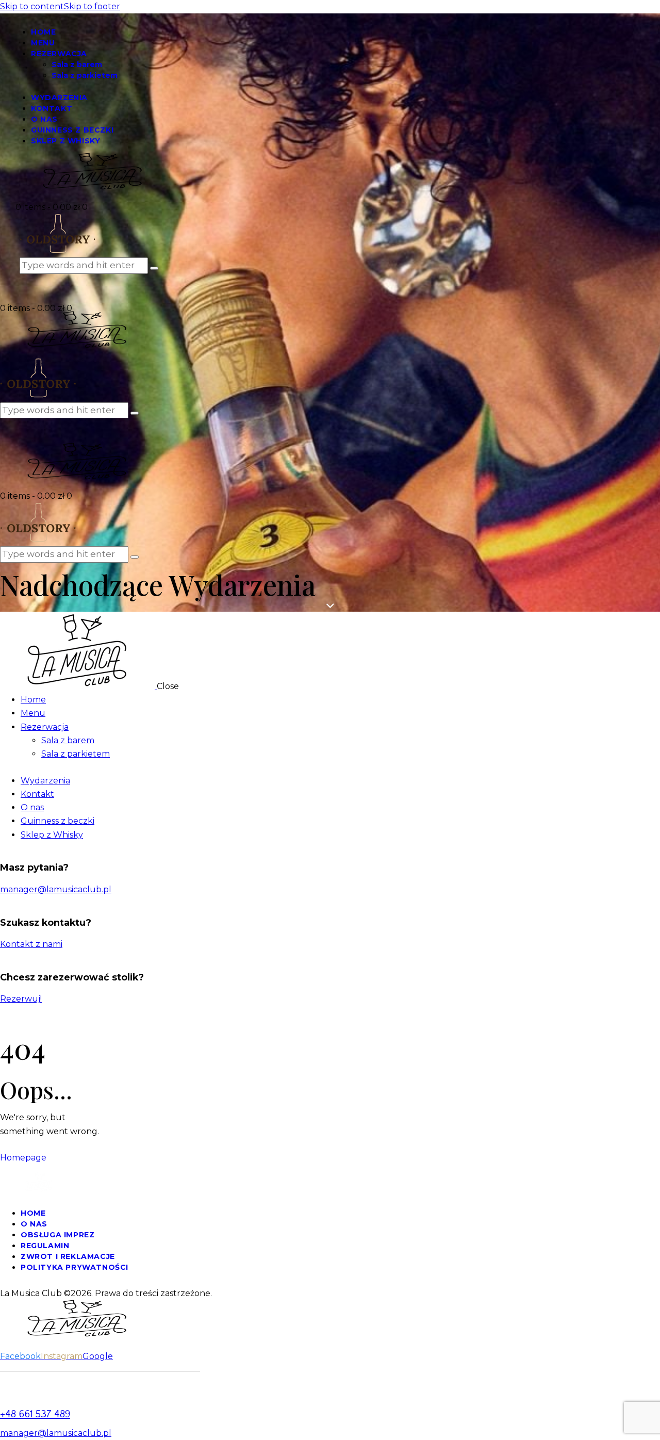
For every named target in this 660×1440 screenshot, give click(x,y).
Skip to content (32, 6)
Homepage (23, 1158)
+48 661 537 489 (35, 1414)
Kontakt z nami (31, 944)
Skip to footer (92, 6)
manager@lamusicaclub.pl (55, 889)
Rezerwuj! (21, 999)
